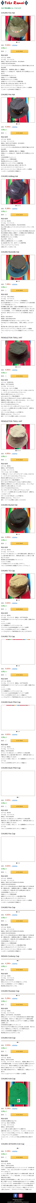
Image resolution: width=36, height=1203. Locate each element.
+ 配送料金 (14, 45)
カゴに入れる (19, 51)
